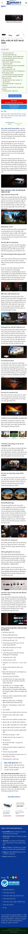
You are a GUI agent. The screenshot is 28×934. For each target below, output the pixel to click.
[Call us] (13, 877)
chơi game (14, 143)
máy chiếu (7, 789)
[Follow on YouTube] (16, 877)
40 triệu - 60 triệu (18, 38)
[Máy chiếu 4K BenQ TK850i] (8, 805)
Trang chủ (3, 38)
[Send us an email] (10, 877)
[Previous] (3, 18)
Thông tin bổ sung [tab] (18, 124)
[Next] (25, 18)
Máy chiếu (10, 38)
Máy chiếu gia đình (6, 117)
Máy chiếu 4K (11, 115)
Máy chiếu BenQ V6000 (19, 812)
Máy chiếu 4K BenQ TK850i (6, 812)
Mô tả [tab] (9, 124)
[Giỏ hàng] (26, 2)
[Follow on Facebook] (8, 877)
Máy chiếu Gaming (20, 115)
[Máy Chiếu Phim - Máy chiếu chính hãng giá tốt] (14, 2)
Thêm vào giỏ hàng (15, 96)
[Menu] (2, 2)
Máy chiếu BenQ (12, 114)
